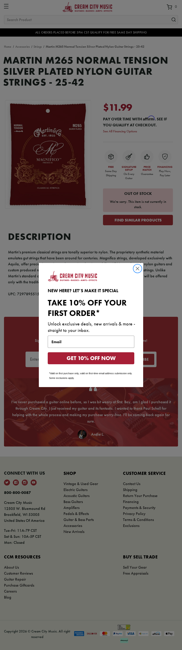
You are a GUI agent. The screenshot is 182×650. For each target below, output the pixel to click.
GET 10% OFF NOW (91, 358)
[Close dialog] (137, 268)
